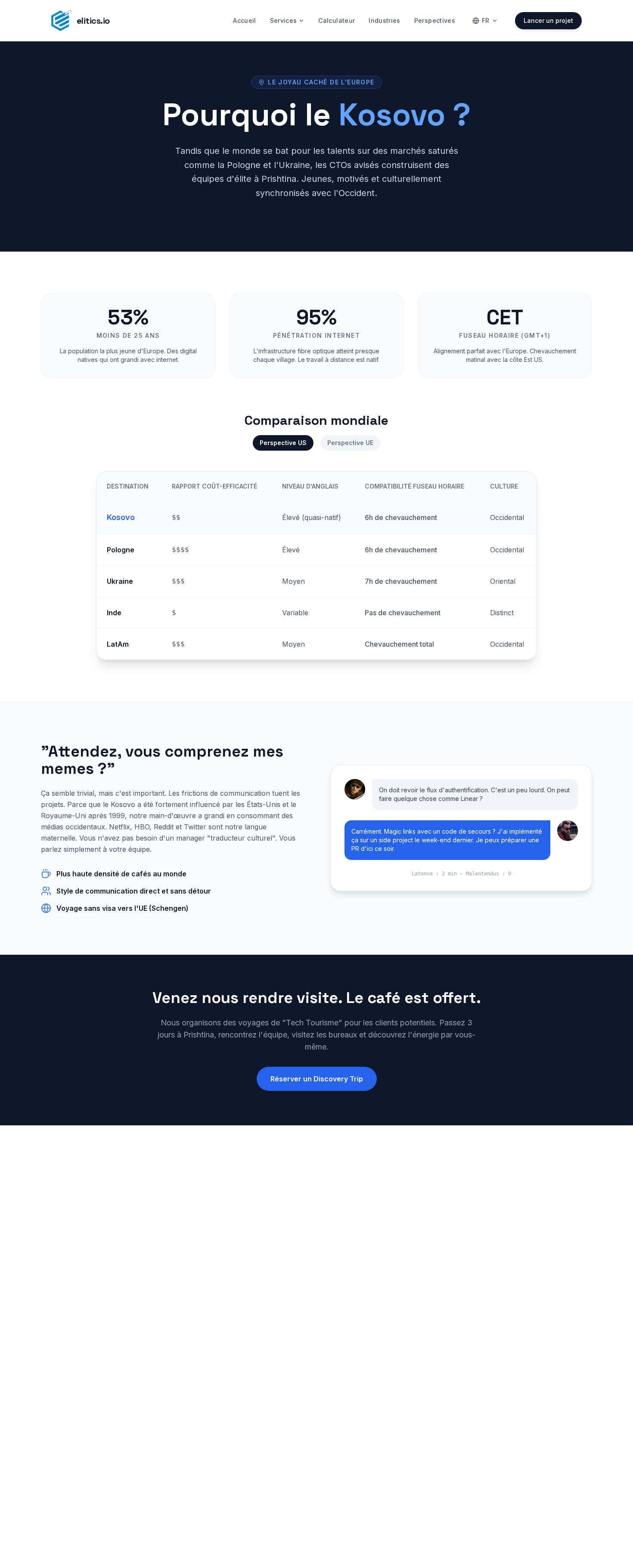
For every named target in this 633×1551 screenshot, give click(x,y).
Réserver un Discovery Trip (316, 1078)
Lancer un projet (548, 20)
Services (283, 20)
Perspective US (283, 442)
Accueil (244, 20)
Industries (384, 20)
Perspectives (434, 20)
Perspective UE (350, 442)
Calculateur (336, 20)
